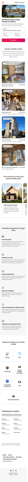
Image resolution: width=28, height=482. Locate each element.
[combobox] (13, 30)
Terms (15, 474)
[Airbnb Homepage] (3, 2)
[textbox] (7, 36)
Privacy (11, 474)
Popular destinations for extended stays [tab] (12, 414)
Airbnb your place (19, 2)
